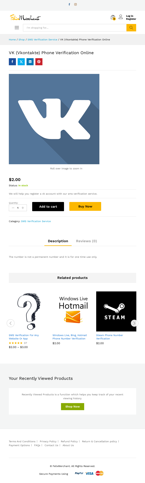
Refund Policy (69, 441)
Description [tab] (58, 241)
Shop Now (72, 406)
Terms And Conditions (22, 441)
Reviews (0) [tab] (86, 241)
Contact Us (51, 445)
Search (131, 27)
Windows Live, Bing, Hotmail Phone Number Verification (70, 337)
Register (131, 18)
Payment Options (19, 445)
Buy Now (85, 206)
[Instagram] (75, 4)
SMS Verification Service (36, 221)
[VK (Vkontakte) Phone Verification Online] (12, 61)
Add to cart (48, 206)
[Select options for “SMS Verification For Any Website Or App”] (25, 329)
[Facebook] (69, 4)
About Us (68, 445)
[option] (29, 322)
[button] (69, 329)
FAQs (37, 445)
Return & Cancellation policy (99, 441)
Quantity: (13, 203)
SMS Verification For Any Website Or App (24, 337)
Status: (13, 185)
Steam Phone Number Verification (109, 337)
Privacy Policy (48, 441)
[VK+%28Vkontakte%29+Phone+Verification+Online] (21, 61)
